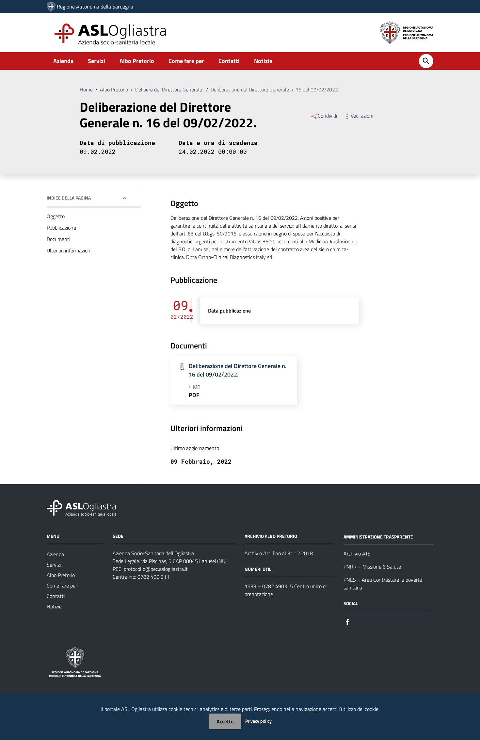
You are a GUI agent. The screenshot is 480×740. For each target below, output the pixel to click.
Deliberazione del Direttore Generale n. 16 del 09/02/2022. (237, 370)
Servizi (96, 60)
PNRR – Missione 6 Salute (372, 567)
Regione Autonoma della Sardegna (95, 6)
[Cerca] (426, 61)
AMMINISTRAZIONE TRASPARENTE (378, 536)
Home (86, 89)
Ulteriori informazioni (69, 250)
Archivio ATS (357, 553)
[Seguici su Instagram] (359, 621)
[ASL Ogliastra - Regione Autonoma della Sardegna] (81, 507)
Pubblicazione (61, 228)
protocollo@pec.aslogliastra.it (156, 569)
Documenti (58, 239)
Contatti (229, 60)
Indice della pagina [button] (69, 197)
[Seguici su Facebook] (347, 621)
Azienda (63, 60)
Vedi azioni (362, 116)
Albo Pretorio (137, 60)
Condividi (327, 116)
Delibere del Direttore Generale (169, 89)
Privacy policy (258, 720)
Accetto (224, 721)
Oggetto (56, 216)
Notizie (263, 60)
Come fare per (186, 60)
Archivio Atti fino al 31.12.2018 (279, 553)
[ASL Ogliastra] (51, 6)
